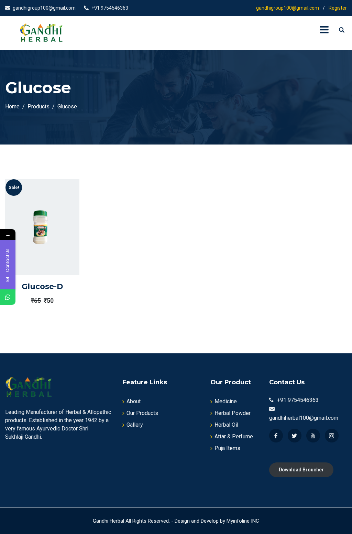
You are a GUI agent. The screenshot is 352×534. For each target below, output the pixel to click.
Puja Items (227, 448)
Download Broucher (301, 469)
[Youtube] (313, 435)
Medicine (225, 401)
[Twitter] (294, 435)
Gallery (134, 424)
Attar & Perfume (233, 436)
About (133, 401)
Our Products (142, 413)
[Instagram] (332, 435)
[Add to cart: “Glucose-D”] (32, 243)
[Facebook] (276, 435)
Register (338, 8)
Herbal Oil (226, 424)
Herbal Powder (232, 413)
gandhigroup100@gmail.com (44, 8)
